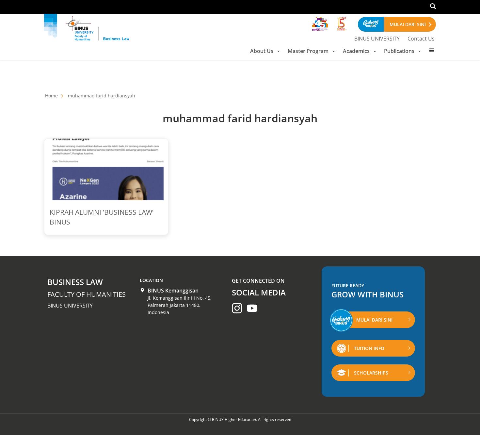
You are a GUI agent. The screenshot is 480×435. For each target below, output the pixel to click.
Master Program (308, 51)
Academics (356, 51)
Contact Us (421, 38)
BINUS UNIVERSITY (377, 38)
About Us (261, 51)
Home (51, 95)
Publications (399, 51)
